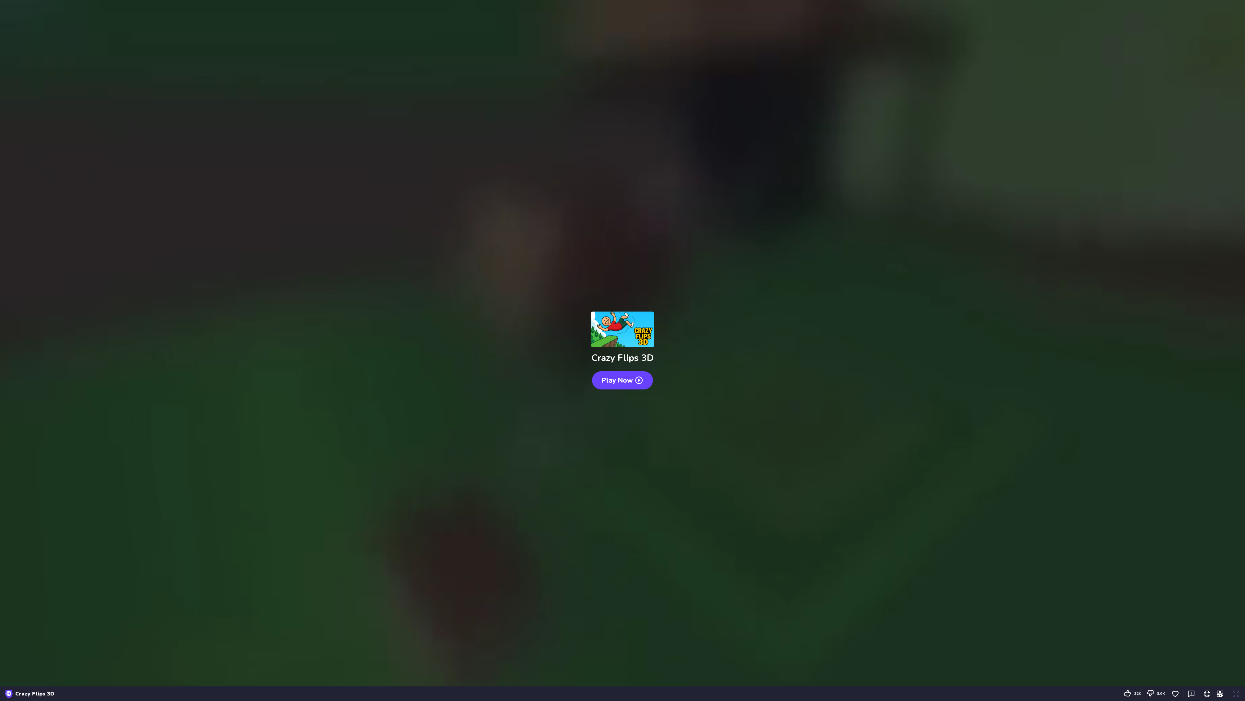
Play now (617, 380)
